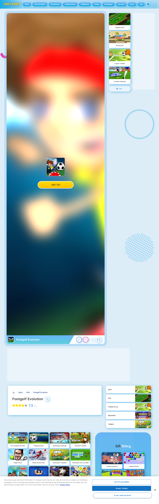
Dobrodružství (40, 4)
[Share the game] (92, 339)
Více (141, 4)
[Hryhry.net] (13, 392)
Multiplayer (108, 4)
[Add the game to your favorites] (47, 399)
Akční (27, 4)
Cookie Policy (65, 485)
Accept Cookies (122, 488)
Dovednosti (55, 4)
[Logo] (12, 4)
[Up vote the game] (79, 339)
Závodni (121, 4)
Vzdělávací (85, 4)
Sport (132, 4)
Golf (28, 392)
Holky (97, 4)
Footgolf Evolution (40, 392)
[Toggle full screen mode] (98, 339)
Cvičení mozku (70, 4)
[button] (148, 4)
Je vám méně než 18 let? (122, 495)
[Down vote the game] (85, 339)
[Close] (155, 490)
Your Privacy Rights (121, 482)
